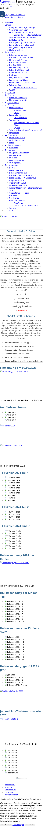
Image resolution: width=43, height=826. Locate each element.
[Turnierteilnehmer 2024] (21, 454)
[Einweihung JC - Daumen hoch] (21, 384)
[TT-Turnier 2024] (21, 433)
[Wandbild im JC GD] (21, 220)
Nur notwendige (6, 825)
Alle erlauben (30, 825)
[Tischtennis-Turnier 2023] (21, 698)
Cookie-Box (9, 792)
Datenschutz (10, 789)
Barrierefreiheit (11, 795)
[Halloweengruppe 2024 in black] (21, 572)
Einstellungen (18, 824)
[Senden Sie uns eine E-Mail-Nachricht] (11, 8)
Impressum (10, 784)
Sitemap (8, 787)
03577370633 (9, 2)
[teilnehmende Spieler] (21, 730)
